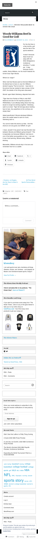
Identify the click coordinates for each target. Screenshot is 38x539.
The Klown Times (10, 338)
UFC (30, 481)
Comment (28, 220)
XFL (10, 486)
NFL (7, 474)
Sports (5, 193)
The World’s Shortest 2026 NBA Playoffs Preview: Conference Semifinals (16, 448)
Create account (9, 496)
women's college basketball (17, 484)
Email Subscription (10, 400)
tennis (26, 481)
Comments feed (9, 507)
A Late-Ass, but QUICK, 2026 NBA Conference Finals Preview (19, 443)
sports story (18, 191)
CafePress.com (9, 309)
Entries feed (7, 504)
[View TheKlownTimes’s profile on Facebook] (4, 351)
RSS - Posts (7, 372)
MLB (14, 470)
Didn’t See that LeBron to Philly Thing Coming (18, 434)
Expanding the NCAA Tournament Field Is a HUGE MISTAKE (17, 454)
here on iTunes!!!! (19, 290)
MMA (22, 470)
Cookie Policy (7, 531)
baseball (15, 463)
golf (11, 25)
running (24, 475)
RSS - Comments (9, 376)
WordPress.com (9, 511)
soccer (30, 475)
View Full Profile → (10, 275)
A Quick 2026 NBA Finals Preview (14, 438)
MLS (18, 470)
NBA (26, 470)
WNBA (6, 484)
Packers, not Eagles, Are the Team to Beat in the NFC (10, 182)
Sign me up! (11, 419)
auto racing (7, 464)
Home (5, 25)
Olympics (18, 475)
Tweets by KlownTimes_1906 (13, 362)
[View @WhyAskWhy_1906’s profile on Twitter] (7, 351)
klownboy (9, 40)
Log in (6, 500)
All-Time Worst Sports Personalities (28, 181)
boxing (22, 464)
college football (20, 466)
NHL (13, 475)
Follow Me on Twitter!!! (12, 358)
